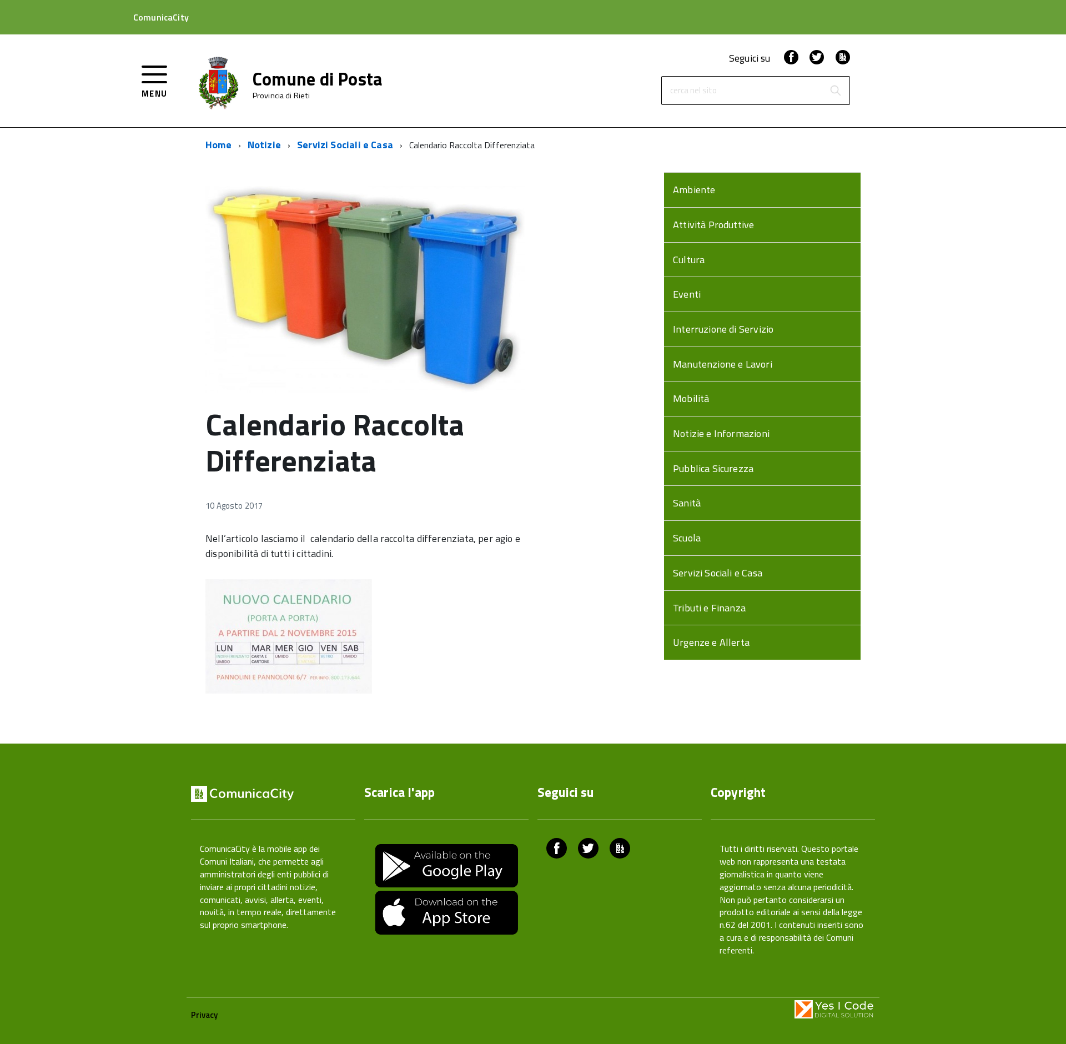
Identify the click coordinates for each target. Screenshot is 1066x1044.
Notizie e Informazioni (721, 433)
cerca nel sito (693, 91)
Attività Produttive (713, 224)
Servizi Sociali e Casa (345, 144)
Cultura (689, 259)
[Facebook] (791, 58)
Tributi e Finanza (709, 607)
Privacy (204, 1014)
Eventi (687, 294)
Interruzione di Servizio (723, 329)
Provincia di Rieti (281, 95)
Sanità (687, 502)
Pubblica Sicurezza (713, 468)
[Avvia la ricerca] (835, 90)
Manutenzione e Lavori (722, 364)
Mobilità (691, 398)
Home (218, 144)
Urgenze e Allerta (711, 642)
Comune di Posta (318, 79)
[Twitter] (816, 58)
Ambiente (694, 189)
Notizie (264, 144)
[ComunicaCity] (843, 58)
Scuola (687, 537)
